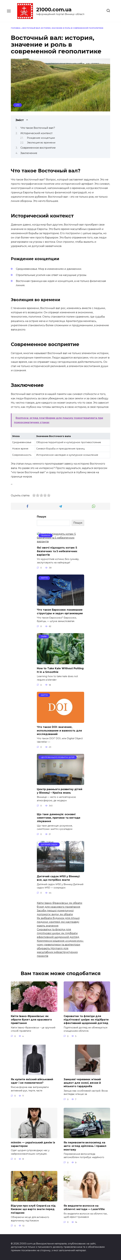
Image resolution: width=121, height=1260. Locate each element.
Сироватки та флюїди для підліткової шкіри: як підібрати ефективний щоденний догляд (58, 933)
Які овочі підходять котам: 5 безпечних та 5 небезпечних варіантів (57, 551)
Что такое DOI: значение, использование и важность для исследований (59, 730)
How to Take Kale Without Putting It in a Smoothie (60, 670)
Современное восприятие (38, 147)
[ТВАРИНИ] (60, 541)
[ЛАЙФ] (60, 662)
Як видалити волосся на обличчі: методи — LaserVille (84, 1207)
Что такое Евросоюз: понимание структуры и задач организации (60, 611)
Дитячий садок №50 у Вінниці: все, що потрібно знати (58, 878)
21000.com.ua (54, 9)
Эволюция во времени (41, 142)
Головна (15, 28)
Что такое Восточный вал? (37, 127)
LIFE (17, 105)
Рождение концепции (41, 137)
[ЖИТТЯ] (60, 603)
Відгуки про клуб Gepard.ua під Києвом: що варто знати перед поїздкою (33, 1209)
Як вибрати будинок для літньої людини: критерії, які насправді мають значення (58, 922)
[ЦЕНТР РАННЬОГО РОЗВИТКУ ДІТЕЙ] (60, 782)
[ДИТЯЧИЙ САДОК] (60, 870)
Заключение (28, 153)
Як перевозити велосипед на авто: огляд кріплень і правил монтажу (85, 1146)
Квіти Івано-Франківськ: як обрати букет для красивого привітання (31, 1019)
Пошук (41, 516)
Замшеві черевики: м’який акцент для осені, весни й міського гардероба (82, 1083)
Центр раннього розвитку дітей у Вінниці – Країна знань (59, 791)
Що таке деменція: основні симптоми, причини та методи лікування (58, 818)
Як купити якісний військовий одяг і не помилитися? (32, 1081)
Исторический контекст (36, 133)
